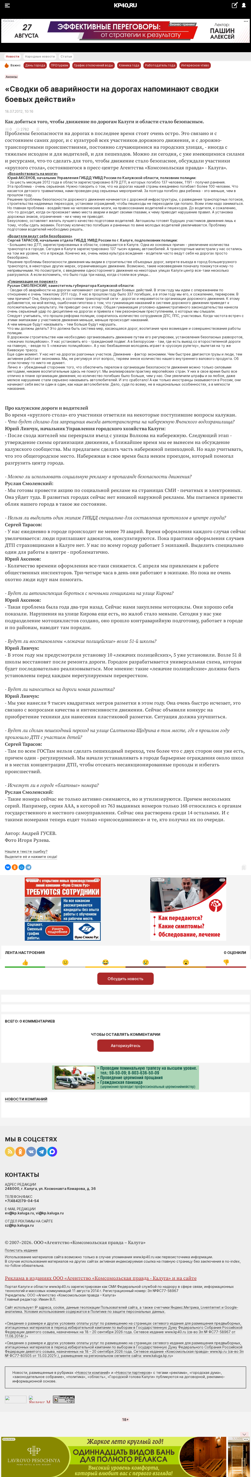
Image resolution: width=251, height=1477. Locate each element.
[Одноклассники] (15, 867)
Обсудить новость (125, 978)
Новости (12, 56)
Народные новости (40, 56)
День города (35, 65)
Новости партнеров (133, 1372)
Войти (243, 5)
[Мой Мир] (22, 867)
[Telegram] (28, 867)
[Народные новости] (235, 5)
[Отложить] (37, 129)
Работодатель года (160, 65)
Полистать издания (21, 1250)
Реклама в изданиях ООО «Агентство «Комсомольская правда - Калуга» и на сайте (101, 1278)
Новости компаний (26, 1099)
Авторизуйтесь (125, 1045)
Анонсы (11, 77)
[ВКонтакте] (8, 867)
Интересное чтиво (195, 65)
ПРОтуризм (59, 65)
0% (25, 962)
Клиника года (129, 65)
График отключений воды (93, 65)
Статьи (66, 56)
